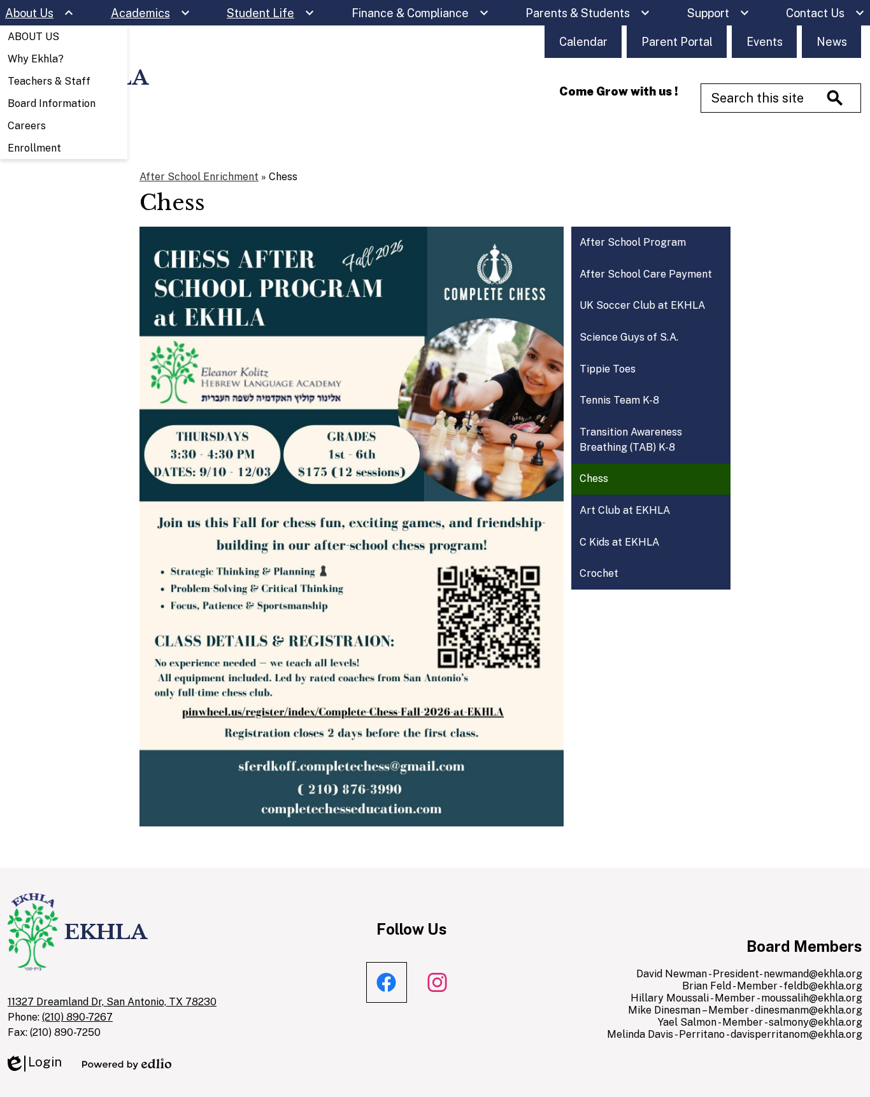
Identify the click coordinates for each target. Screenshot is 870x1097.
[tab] (386, 982)
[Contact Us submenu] (825, 12)
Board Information (52, 103)
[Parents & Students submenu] (587, 12)
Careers (27, 126)
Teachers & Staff (49, 81)
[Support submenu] (718, 12)
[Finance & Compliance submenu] (420, 12)
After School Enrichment (199, 177)
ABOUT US (33, 37)
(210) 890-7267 (77, 1017)
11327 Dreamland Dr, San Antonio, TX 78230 (112, 1002)
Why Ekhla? (36, 59)
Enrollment (34, 148)
